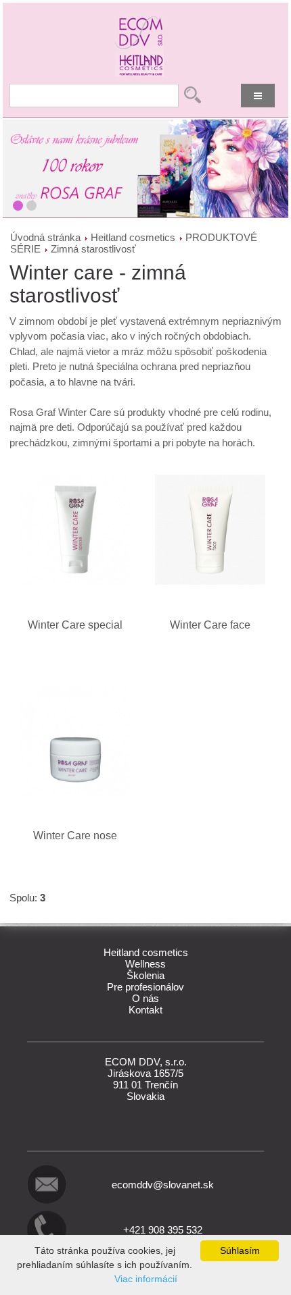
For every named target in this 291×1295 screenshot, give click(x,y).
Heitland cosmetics (133, 237)
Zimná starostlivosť (93, 249)
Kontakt (145, 1009)
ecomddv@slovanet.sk (163, 1184)
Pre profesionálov (145, 987)
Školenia (145, 975)
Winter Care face (210, 625)
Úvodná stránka (45, 237)
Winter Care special (75, 625)
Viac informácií (145, 1278)
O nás (145, 998)
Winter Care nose (75, 835)
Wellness (145, 964)
